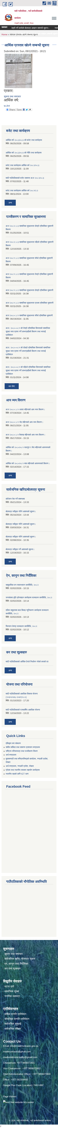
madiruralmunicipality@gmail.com (20, 1057)
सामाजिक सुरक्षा (11, 991)
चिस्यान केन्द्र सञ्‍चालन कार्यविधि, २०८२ (21, 626)
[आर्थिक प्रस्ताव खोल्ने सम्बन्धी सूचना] (18, 70)
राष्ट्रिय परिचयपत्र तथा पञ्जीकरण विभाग (22, 751)
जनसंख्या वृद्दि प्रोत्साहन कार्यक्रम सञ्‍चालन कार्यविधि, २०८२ (29, 597)
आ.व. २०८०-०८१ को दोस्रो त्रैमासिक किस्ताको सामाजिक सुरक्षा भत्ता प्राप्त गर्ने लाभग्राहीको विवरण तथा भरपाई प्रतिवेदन (28, 351)
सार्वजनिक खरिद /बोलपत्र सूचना (19, 958)
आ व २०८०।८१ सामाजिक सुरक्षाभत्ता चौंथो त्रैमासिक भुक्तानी (29, 315)
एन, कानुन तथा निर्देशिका (16, 963)
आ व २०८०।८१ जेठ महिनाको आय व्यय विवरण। (24, 422)
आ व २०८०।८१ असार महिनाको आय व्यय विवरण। (25, 409)
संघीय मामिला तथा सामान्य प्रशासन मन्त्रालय (23, 747)
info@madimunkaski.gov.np (24, 1046)
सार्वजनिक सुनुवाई (12, 1023)
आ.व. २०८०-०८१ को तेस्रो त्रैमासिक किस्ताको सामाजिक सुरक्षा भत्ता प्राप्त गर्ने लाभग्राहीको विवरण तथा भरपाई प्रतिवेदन (28, 331)
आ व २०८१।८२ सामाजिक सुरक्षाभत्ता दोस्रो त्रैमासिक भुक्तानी (29, 290)
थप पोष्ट (12, 386)
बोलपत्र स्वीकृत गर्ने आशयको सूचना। (20, 549)
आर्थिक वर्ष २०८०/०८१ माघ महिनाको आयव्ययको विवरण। (28, 463)
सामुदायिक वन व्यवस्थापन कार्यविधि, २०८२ (22, 585)
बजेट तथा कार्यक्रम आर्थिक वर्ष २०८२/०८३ (22, 165)
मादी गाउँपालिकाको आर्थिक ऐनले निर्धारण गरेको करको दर (27, 661)
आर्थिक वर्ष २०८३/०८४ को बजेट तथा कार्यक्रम (24, 140)
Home (4, 34)
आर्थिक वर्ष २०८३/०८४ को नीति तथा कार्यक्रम (23, 152)
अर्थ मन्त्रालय (11, 755)
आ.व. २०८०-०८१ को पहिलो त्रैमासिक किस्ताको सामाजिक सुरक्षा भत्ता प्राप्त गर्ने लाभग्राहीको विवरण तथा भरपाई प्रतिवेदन (28, 370)
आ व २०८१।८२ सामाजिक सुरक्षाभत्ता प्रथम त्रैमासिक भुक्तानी (29, 303)
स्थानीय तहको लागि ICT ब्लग (17, 774)
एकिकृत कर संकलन (13, 743)
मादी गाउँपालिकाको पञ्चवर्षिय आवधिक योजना (23, 709)
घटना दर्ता (9, 986)
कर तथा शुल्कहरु (12, 968)
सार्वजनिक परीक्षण (12, 1028)
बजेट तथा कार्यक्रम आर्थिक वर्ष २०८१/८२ (22, 190)
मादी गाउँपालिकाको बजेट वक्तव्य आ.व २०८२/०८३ (25, 178)
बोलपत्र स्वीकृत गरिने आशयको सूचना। (21, 511)
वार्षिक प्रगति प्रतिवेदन (15, 1014)
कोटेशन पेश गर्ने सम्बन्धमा (15, 499)
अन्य (10, 202)
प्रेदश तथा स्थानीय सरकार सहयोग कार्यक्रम (23, 770)
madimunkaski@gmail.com (17, 1051)
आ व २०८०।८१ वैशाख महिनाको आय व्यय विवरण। (25, 434)
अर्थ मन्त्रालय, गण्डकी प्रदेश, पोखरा (20, 766)
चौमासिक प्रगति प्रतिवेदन (16, 1018)
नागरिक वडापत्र (12, 996)
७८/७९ (7, 105)
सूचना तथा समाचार (12, 96)
